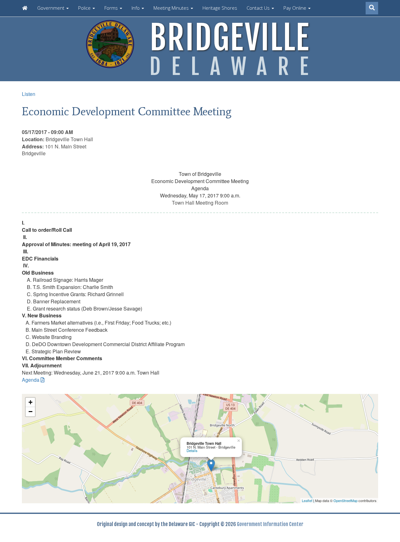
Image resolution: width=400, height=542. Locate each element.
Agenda (30, 379)
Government (51, 8)
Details (192, 450)
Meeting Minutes (171, 8)
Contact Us (259, 8)
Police (85, 8)
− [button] (30, 411)
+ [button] (30, 402)
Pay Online (295, 8)
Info (136, 8)
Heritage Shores (219, 8)
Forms (111, 8)
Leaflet (307, 500)
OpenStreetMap (345, 500)
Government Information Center (270, 524)
